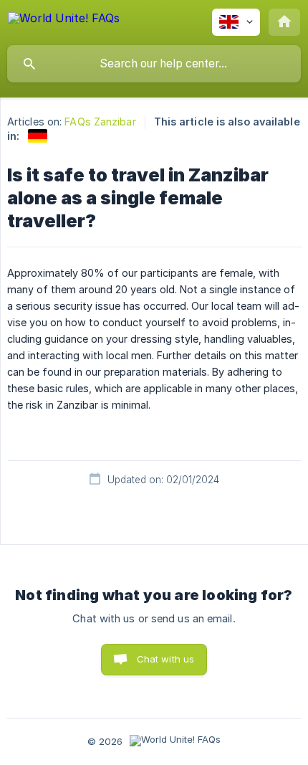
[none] (64, 20)
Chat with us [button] (166, 659)
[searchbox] (154, 63)
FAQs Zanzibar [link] (99, 121)
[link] (37, 136)
